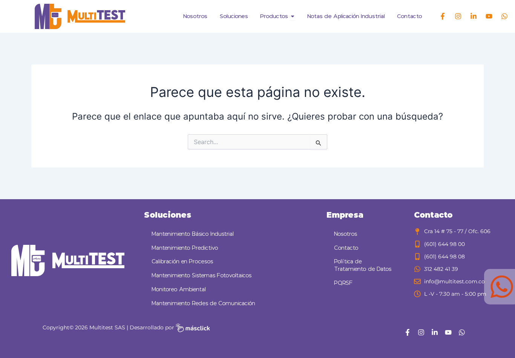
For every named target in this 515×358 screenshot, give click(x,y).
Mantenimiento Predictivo (185, 248)
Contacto (346, 248)
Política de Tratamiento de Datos (362, 265)
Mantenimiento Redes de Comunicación (203, 303)
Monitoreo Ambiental (179, 289)
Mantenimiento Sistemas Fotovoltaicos (201, 275)
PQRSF (343, 283)
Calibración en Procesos (182, 261)
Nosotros (345, 234)
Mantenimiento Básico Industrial (193, 234)
